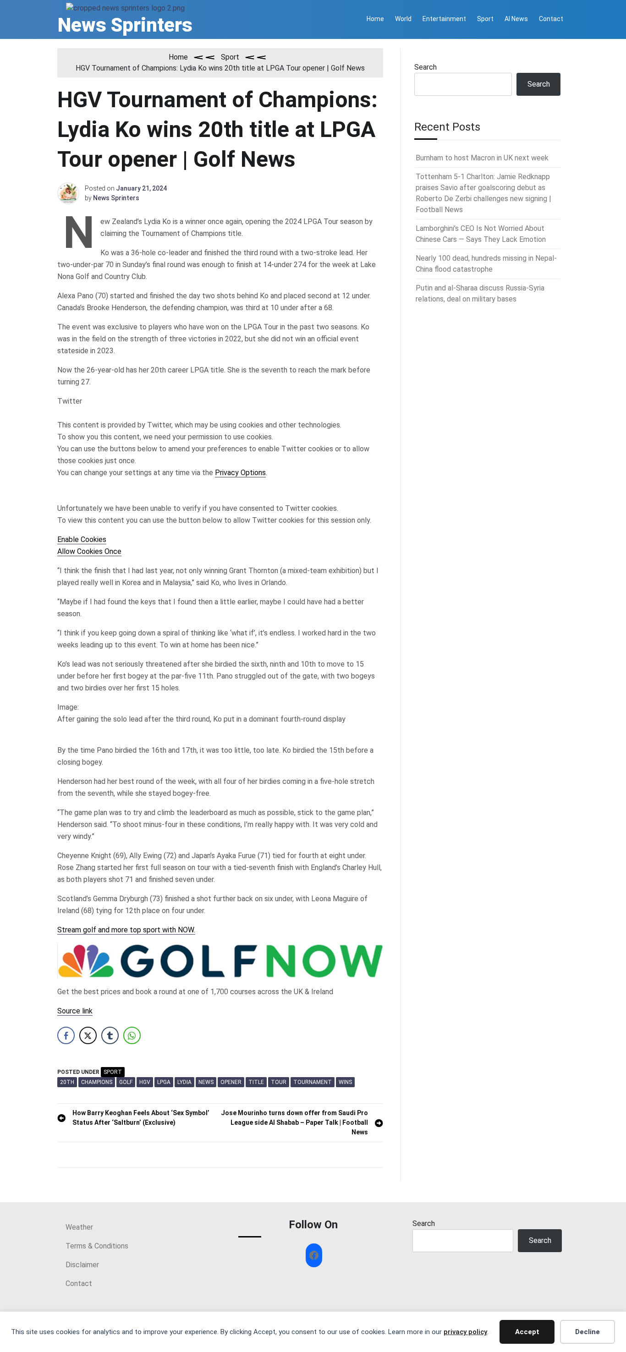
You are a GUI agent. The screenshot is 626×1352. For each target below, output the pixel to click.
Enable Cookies (81, 539)
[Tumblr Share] (110, 1035)
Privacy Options (240, 472)
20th (67, 1082)
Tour (278, 1082)
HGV (144, 1082)
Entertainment (444, 18)
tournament (312, 1082)
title (256, 1082)
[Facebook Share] (66, 1035)
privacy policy (465, 1332)
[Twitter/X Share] (88, 1035)
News (206, 1082)
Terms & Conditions (97, 1246)
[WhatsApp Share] (132, 1035)
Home (375, 18)
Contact (551, 18)
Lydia (184, 1082)
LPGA (163, 1082)
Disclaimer (82, 1264)
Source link (75, 1011)
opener (231, 1082)
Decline (587, 1332)
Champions (96, 1082)
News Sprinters (125, 25)
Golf (125, 1082)
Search (425, 67)
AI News (516, 18)
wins (345, 1082)
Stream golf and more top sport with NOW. (126, 929)
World (403, 18)
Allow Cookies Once (89, 551)
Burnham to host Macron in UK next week (482, 157)
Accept (527, 1332)
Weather (79, 1227)
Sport (485, 18)
